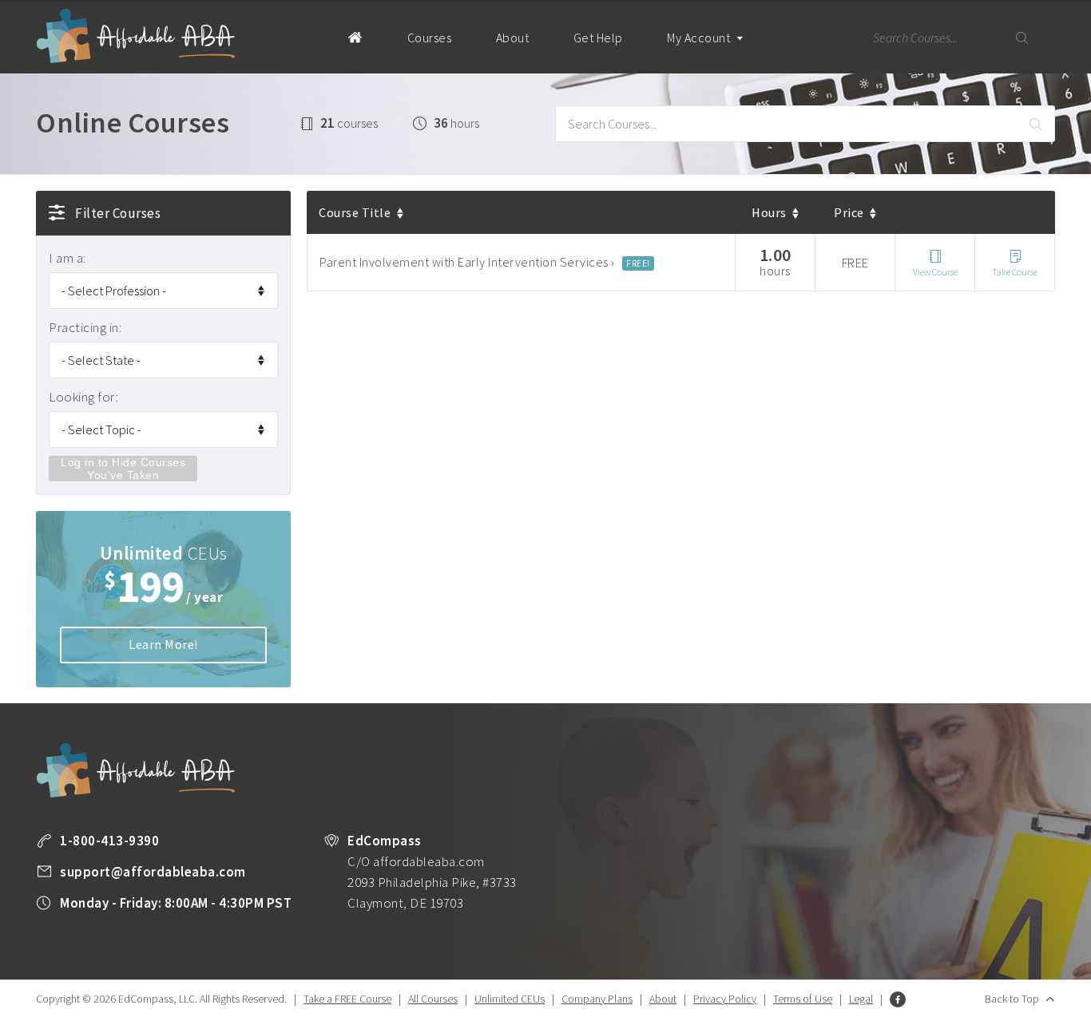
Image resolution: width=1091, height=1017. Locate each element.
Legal (861, 998)
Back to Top (1012, 998)
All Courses (433, 998)
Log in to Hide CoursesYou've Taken (123, 468)
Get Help (598, 38)
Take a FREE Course (347, 998)
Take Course (1014, 272)
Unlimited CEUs (509, 998)
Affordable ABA (136, 36)
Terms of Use (802, 998)
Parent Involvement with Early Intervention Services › (467, 262)
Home (355, 37)
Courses (429, 38)
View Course (935, 272)
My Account (700, 38)
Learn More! (163, 644)
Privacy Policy (724, 998)
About (513, 38)
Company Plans (597, 998)
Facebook (898, 999)
